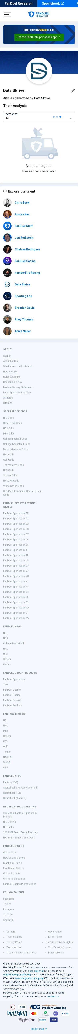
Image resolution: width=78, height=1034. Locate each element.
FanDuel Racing (12, 695)
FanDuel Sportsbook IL (15, 550)
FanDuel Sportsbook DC (16, 539)
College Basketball (13, 643)
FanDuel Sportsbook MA (16, 565)
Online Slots (10, 852)
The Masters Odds (13, 465)
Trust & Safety (14, 937)
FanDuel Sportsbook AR (16, 513)
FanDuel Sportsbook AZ (16, 518)
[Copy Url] (73, 90)
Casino (7, 664)
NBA (5, 638)
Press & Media (56, 952)
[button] (39, 37)
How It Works (10, 371)
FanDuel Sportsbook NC (16, 576)
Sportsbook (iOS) (12, 793)
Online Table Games (14, 878)
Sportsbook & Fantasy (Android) (20, 787)
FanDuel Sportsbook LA (15, 560)
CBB (5, 767)
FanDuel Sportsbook (14, 679)
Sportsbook (51, 3)
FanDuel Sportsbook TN (16, 602)
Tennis (7, 751)
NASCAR (8, 757)
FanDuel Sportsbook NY (16, 586)
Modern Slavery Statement (17, 387)
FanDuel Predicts (12, 705)
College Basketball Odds (16, 444)
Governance (55, 931)
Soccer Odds (10, 475)
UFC (5, 654)
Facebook (8, 898)
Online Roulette (11, 873)
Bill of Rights (55, 937)
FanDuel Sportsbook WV (16, 618)
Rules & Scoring (12, 376)
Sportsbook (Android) (14, 798)
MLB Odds (9, 433)
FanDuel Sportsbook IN (15, 555)
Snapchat (8, 919)
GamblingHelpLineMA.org (17, 974)
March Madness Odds (15, 449)
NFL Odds (8, 418)
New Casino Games (14, 857)
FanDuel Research (18, 3)
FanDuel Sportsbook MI (15, 571)
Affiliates (8, 397)
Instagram (9, 909)
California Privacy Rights (59, 942)
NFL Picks (8, 827)
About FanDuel (11, 361)
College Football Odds (15, 438)
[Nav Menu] (7, 14)
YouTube (8, 914)
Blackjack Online (12, 863)
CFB (5, 741)
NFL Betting (9, 822)
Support (7, 355)
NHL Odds (8, 454)
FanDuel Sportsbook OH (16, 592)
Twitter (7, 904)
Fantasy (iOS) (10, 782)
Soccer (7, 659)
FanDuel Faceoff (12, 700)
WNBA (6, 762)
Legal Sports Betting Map (17, 392)
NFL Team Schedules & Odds (19, 837)
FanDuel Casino (12, 689)
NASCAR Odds (11, 480)
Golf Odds (8, 459)
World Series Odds (13, 486)
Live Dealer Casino (13, 868)
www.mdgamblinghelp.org (29, 978)
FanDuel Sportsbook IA (15, 544)
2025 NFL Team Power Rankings (21, 832)
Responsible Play (12, 382)
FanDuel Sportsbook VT (16, 612)
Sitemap (7, 403)
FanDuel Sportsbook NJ (16, 581)
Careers (11, 931)
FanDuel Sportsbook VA (16, 607)
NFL (5, 633)
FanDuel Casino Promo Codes (19, 884)
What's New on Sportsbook (18, 366)
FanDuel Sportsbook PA (15, 597)
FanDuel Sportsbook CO (16, 529)
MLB (5, 730)
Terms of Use (14, 947)
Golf (5, 746)
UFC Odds (8, 470)
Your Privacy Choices (60, 947)
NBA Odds (9, 428)
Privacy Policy (14, 942)
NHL (5, 648)
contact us (53, 996)
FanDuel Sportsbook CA (16, 523)
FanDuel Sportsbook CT (16, 534)
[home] (38, 14)
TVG (5, 684)
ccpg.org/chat (36, 971)
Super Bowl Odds (12, 423)
